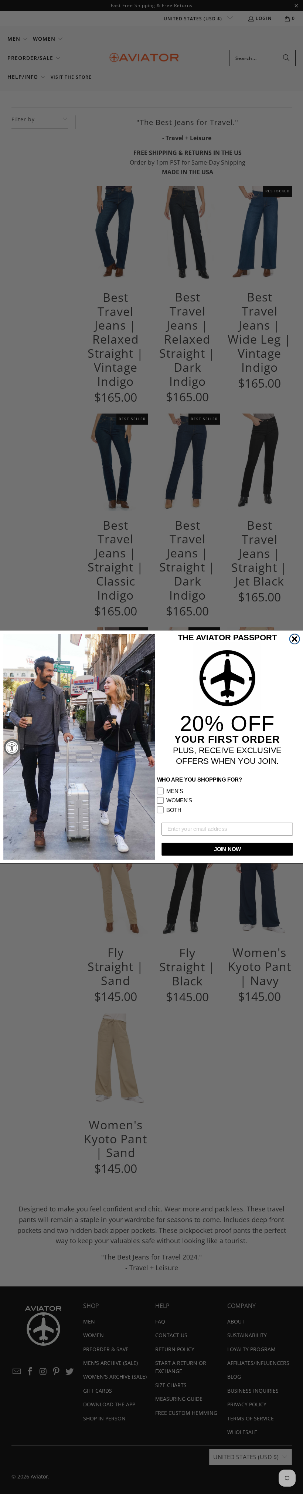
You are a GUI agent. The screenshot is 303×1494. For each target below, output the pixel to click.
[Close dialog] (295, 639)
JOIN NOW (227, 849)
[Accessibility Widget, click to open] (12, 747)
